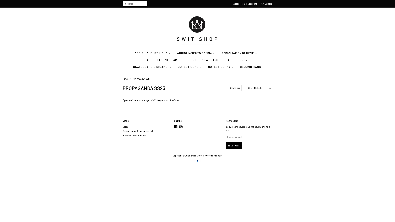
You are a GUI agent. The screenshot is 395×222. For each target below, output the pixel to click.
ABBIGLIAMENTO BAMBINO (166, 60)
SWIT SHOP (196, 155)
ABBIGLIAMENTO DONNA (195, 53)
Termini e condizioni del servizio (138, 131)
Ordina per (234, 87)
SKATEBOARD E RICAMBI (151, 66)
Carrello (268, 3)
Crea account (250, 3)
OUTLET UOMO (189, 66)
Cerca (125, 126)
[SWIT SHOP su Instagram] (181, 127)
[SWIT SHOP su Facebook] (176, 127)
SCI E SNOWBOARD (205, 60)
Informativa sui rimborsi (134, 135)
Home (125, 79)
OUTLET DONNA (220, 66)
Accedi (236, 3)
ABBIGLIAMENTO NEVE (238, 53)
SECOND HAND (251, 66)
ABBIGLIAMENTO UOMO (152, 53)
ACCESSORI (236, 60)
